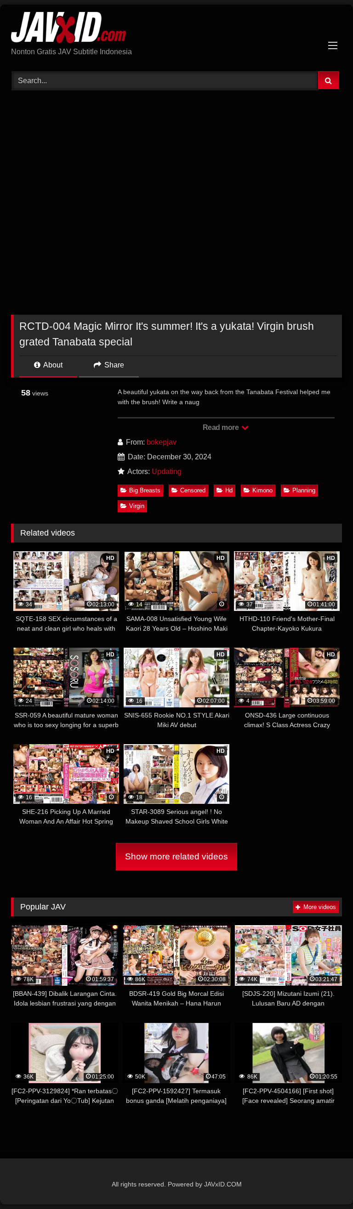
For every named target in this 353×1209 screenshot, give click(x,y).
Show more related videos (176, 856)
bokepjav (161, 442)
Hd (229, 490)
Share (113, 365)
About (52, 365)
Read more (221, 427)
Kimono (262, 490)
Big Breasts (144, 490)
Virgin (136, 506)
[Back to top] (324, 1182)
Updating (167, 471)
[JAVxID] (176, 29)
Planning (303, 490)
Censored (192, 490)
